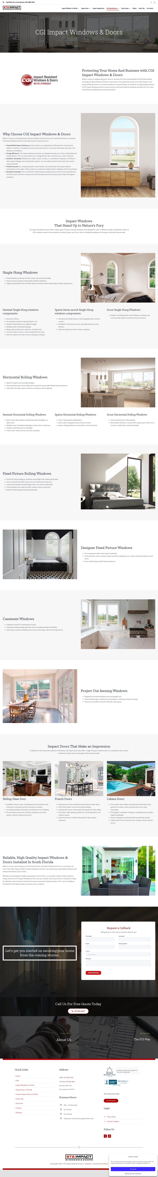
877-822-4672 (70, 1082)
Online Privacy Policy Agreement (133, 1173)
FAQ (17, 1081)
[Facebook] (105, 1136)
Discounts (19, 1103)
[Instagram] (109, 1136)
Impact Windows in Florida (25, 1085)
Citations (88, 1164)
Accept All (133, 1169)
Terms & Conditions (113, 1121)
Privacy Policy (111, 1117)
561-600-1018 (30, 2)
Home (18, 1076)
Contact (18, 1108)
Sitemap (19, 1113)
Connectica (104, 1164)
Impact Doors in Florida (24, 1090)
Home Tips (19, 1099)
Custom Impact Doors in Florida (27, 1094)
